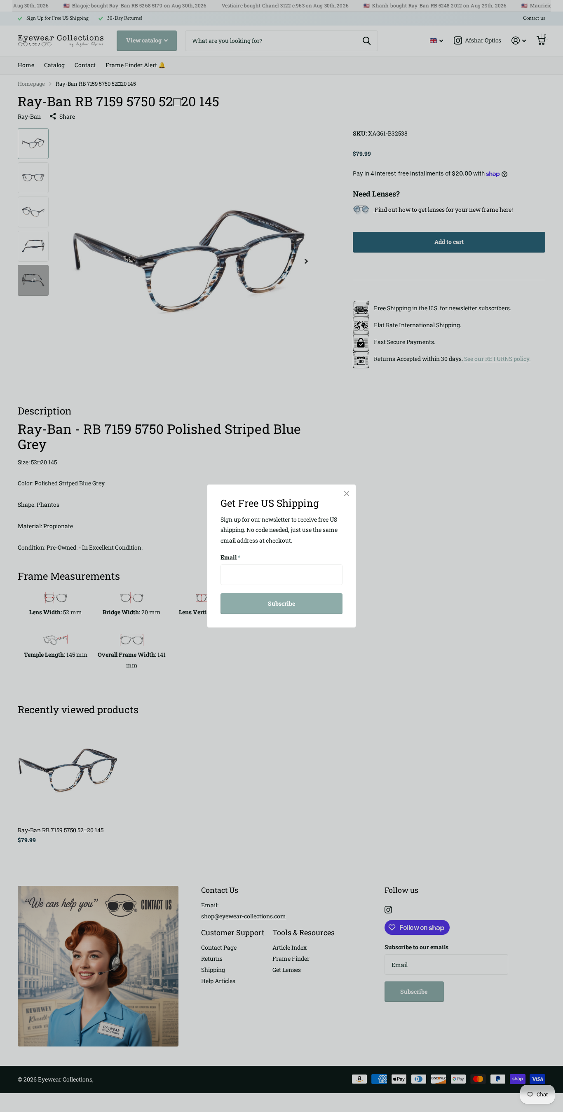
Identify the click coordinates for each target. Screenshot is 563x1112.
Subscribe (281, 603)
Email (231, 557)
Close (347, 494)
